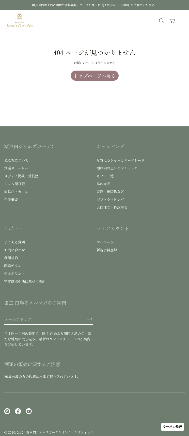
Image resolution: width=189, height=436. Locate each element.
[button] (172, 20)
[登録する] (90, 319)
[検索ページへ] (161, 20)
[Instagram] (7, 411)
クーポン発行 (172, 427)
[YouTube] (28, 411)
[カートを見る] (172, 20)
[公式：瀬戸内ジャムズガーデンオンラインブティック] (20, 21)
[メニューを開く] (183, 20)
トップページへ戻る (95, 75)
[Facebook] (18, 411)
